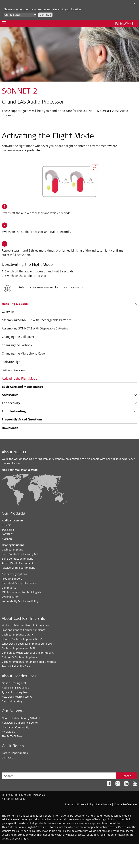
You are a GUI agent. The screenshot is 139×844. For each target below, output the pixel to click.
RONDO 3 (7, 525)
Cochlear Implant (12, 549)
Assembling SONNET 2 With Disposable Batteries (35, 328)
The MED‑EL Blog (12, 736)
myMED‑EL (8, 731)
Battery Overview (13, 370)
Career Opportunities (15, 753)
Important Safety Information (19, 583)
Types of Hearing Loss (15, 692)
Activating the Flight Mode (19, 378)
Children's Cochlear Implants (19, 657)
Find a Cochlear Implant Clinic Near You (26, 625)
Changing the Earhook (17, 345)
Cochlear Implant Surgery (17, 634)
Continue (45, 14)
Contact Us (8, 757)
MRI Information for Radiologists (21, 592)
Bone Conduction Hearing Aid (20, 554)
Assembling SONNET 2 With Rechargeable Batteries (36, 320)
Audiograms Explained (15, 687)
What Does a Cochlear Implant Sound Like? (28, 643)
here (59, 831)
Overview (8, 312)
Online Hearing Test (14, 683)
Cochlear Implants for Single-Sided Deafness (29, 661)
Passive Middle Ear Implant (18, 567)
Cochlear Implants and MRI (18, 648)
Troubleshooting (14, 411)
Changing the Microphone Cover (24, 353)
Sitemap (69, 804)
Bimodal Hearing (12, 701)
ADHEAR (7, 538)
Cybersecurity (10, 596)
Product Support (12, 578)
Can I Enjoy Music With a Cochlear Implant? (28, 652)
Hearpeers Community (15, 727)
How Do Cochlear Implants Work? (22, 639)
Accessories (10, 395)
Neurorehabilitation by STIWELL (21, 718)
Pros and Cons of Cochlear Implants (23, 630)
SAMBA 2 (7, 534)
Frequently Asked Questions (22, 419)
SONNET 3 (8, 529)
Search (126, 776)
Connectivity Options (14, 574)
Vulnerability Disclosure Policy (20, 601)
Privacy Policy (85, 804)
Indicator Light (12, 362)
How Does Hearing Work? (17, 696)
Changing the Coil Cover (18, 337)
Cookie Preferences (125, 804)
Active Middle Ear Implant (17, 563)
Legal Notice (103, 804)
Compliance (9, 587)
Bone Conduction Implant (17, 558)
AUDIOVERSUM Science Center (20, 722)
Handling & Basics (15, 304)
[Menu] (4, 23)
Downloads (10, 428)
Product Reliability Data (16, 666)
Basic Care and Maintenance (22, 387)
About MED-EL (14, 452)
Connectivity (11, 403)
